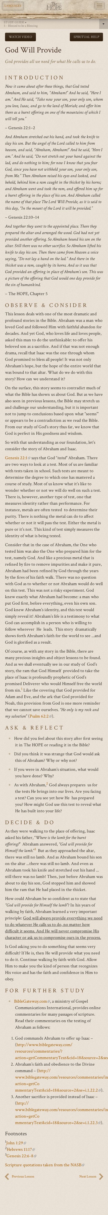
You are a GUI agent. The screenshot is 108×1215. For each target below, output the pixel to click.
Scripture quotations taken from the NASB (44, 1165)
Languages (13, 6)
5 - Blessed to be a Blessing (21, 26)
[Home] (54, 6)
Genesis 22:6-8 (21, 1156)
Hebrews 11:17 (21, 1149)
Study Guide (14, 22)
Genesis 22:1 (17, 458)
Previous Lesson (23, 1176)
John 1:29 (16, 1143)
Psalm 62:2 (41, 716)
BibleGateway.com (32, 1001)
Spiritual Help (86, 37)
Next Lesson (87, 1176)
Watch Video (20, 37)
